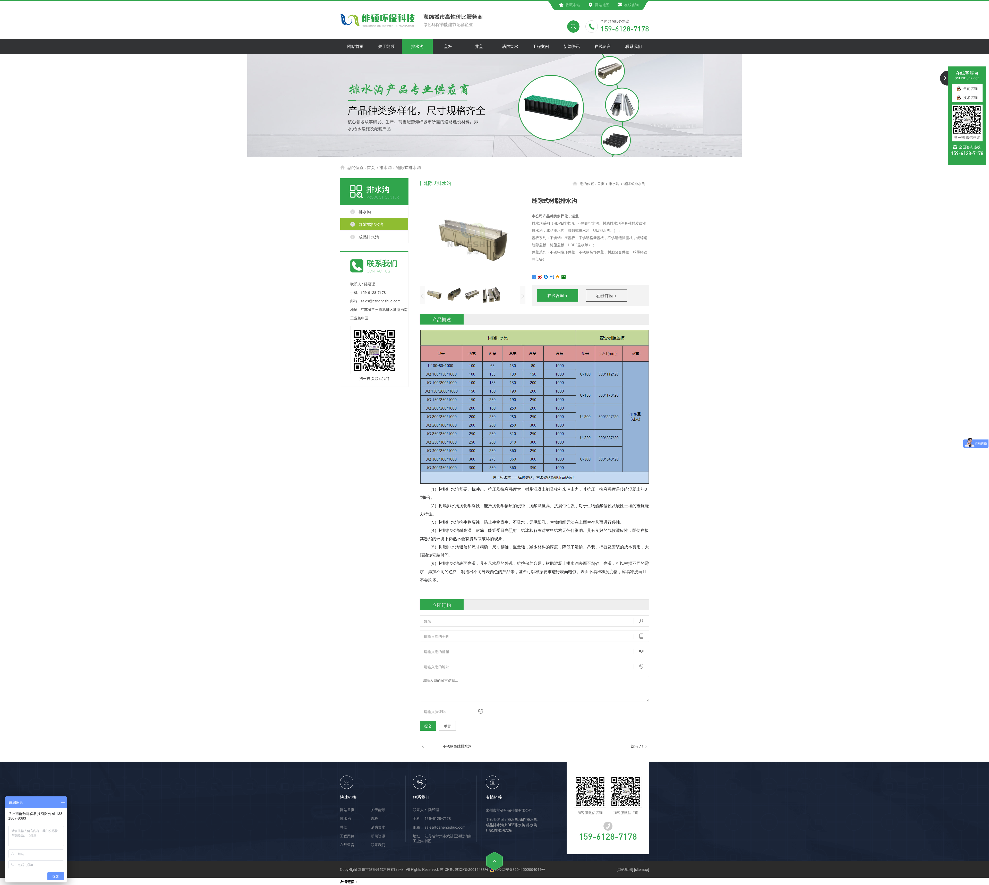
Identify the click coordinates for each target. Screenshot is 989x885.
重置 (447, 726)
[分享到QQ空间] (558, 277)
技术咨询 (970, 97)
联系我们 (378, 845)
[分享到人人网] (546, 277)
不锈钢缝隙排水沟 (457, 746)
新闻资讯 (378, 836)
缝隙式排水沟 (408, 167)
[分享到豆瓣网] (563, 277)
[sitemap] (641, 869)
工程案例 (347, 836)
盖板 (374, 818)
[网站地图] (625, 869)
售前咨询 (970, 88)
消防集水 (378, 827)
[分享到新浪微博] (540, 277)
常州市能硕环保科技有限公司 (509, 810)
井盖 (343, 827)
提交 (428, 725)
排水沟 (385, 167)
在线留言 (347, 845)
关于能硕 (378, 809)
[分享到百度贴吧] (552, 277)
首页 (371, 167)
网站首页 (347, 809)
